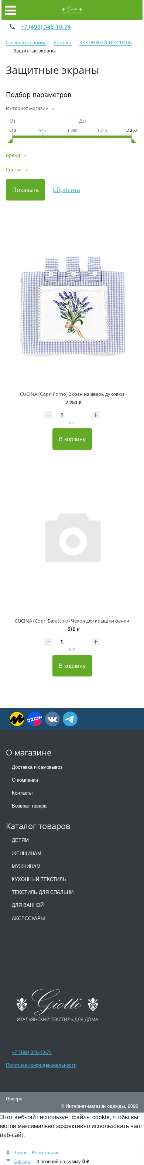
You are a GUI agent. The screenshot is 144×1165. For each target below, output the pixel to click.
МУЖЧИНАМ (26, 866)
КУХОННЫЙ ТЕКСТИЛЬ (39, 879)
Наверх (14, 1098)
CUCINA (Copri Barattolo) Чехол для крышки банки (72, 620)
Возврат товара (29, 805)
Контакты (22, 792)
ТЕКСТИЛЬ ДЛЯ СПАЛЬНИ (42, 891)
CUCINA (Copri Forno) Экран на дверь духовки (72, 394)
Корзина (22, 1161)
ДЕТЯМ (20, 839)
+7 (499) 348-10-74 (46, 26)
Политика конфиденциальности (41, 1064)
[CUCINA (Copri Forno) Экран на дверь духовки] (72, 309)
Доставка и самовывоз (37, 766)
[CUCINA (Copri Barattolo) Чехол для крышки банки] (72, 536)
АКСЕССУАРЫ (28, 918)
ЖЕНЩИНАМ (26, 853)
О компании (25, 779)
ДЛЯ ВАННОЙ (28, 904)
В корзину (72, 439)
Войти (20, 1152)
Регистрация (45, 1152)
